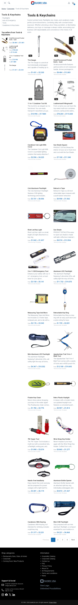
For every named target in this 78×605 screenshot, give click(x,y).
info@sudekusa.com (10, 585)
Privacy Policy (47, 566)
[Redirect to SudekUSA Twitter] (10, 595)
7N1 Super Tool (33, 439)
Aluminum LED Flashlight (63, 271)
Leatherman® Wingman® (13, 47)
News (44, 576)
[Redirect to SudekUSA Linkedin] (13, 595)
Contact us (46, 561)
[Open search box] (9, 3)
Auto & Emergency (9, 20)
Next (73, 540)
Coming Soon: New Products (13, 561)
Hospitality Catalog (48, 556)
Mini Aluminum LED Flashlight (39, 354)
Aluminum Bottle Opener (63, 480)
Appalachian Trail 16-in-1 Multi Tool (63, 355)
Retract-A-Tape (59, 188)
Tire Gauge (12, 65)
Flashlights (6, 18)
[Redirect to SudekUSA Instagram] (3, 595)
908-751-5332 (9, 591)
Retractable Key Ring (61, 313)
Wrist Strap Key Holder (62, 439)
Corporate (10, 9)
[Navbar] (5, 3)
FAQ (43, 564)
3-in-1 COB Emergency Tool (38, 271)
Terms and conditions (49, 573)
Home (4, 9)
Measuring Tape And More (37, 313)
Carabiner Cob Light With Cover (37, 146)
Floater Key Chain (34, 398)
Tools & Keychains (11, 14)
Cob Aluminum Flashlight (37, 188)
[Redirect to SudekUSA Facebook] (6, 595)
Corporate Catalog (48, 559)
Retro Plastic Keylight (61, 398)
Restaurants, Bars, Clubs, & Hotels (15, 556)
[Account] (69, 3)
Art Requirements (48, 571)
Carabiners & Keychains (10, 25)
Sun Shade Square (60, 145)
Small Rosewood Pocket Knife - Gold (16, 38)
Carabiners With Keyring (37, 522)
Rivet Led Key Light (35, 230)
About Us (45, 568)
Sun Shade (57, 230)
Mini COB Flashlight (61, 522)
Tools (4, 23)
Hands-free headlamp (36, 480)
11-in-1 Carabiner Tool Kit (16, 56)
